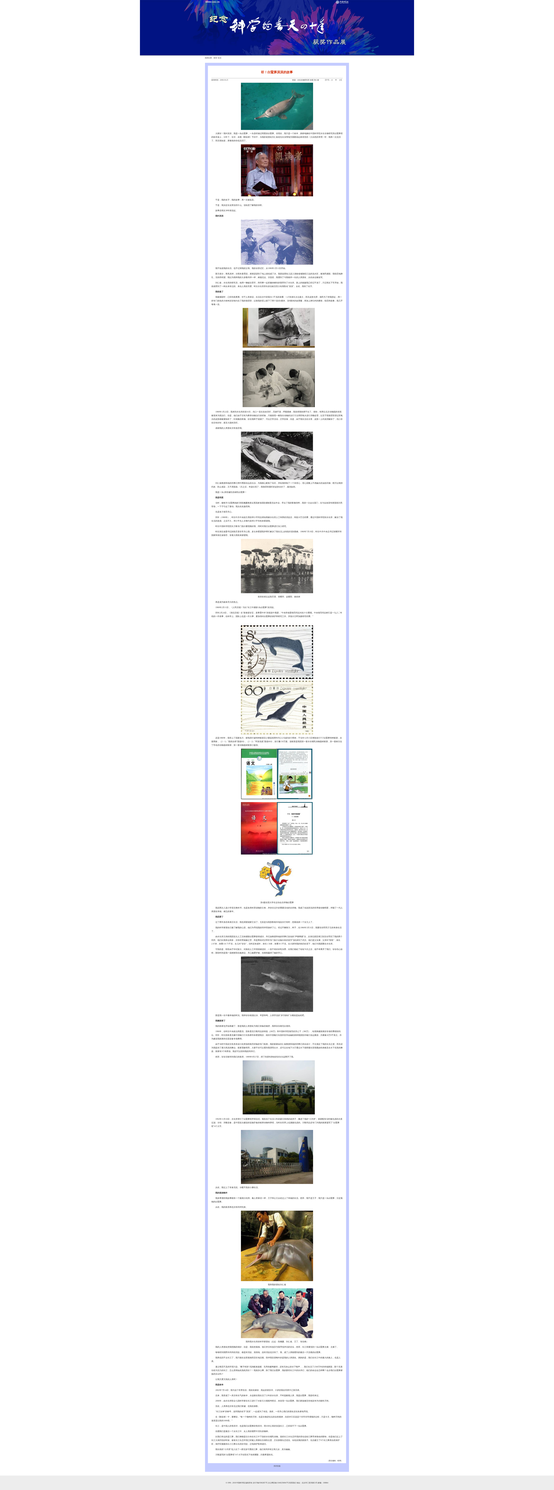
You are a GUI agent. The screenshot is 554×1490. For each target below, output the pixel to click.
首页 (215, 58)
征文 (219, 58)
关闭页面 (277, 1466)
